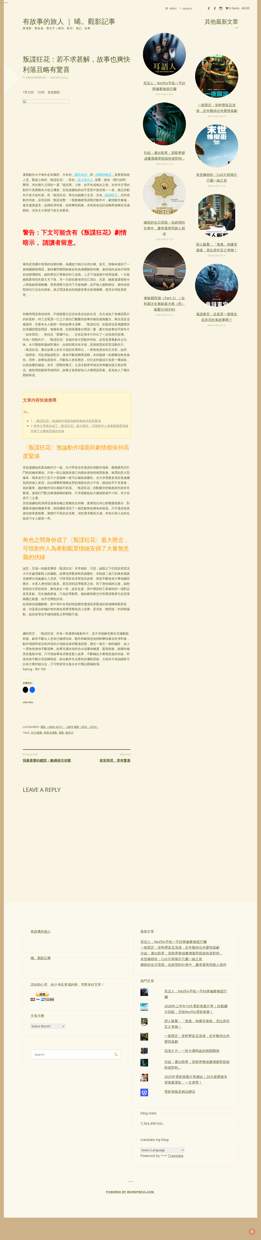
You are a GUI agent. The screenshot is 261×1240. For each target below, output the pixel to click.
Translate (175, 1155)
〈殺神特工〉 (111, 195)
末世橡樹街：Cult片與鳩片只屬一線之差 (216, 177)
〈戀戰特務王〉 (103, 175)
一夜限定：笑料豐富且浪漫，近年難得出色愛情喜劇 (216, 108)
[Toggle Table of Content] (26, 413)
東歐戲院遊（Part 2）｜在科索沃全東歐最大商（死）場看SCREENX (164, 304)
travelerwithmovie (36, 77)
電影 (61, 732)
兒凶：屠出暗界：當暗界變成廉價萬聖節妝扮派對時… (164, 155)
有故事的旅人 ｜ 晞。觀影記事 (69, 21)
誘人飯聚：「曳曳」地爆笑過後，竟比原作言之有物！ (216, 247)
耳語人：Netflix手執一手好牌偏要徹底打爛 (164, 86)
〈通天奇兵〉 (81, 175)
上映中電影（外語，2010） (82, 727)
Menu (173, 8)
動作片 (70, 732)
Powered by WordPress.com (130, 1192)
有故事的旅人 (41, 931)
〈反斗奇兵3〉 (85, 180)
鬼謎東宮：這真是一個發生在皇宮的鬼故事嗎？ (216, 317)
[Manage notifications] (252, 1232)
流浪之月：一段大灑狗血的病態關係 (191, 1050)
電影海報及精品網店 (179, 1091)
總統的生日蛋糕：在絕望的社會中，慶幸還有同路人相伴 (164, 228)
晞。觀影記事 (41, 958)
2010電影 (36, 732)
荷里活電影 (50, 732)
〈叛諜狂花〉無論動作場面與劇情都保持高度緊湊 (67, 421)
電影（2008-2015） (52, 727)
